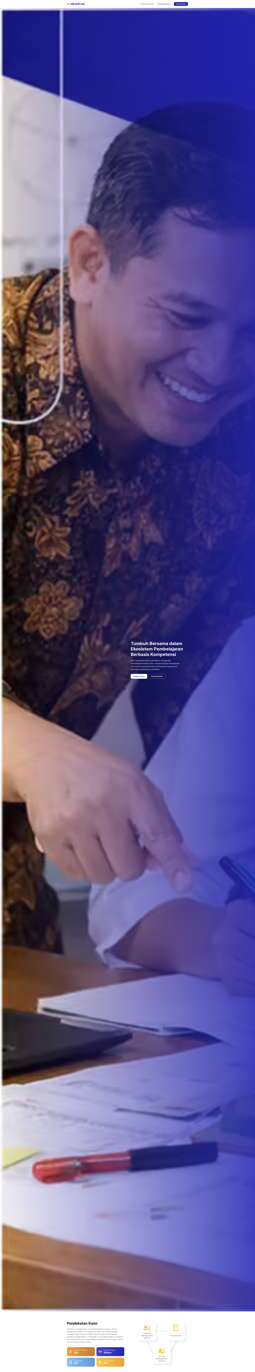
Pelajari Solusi (138, 676)
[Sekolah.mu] (76, 4)
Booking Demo (181, 4)
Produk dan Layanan (147, 4)
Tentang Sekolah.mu (164, 4)
